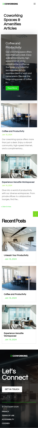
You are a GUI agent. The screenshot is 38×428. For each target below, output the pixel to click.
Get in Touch (12, 389)
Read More (12, 88)
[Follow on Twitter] (9, 397)
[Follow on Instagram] (15, 397)
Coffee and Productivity (13, 131)
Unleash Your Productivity (16, 255)
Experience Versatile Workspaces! (18, 182)
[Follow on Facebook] (4, 397)
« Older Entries (6, 206)
